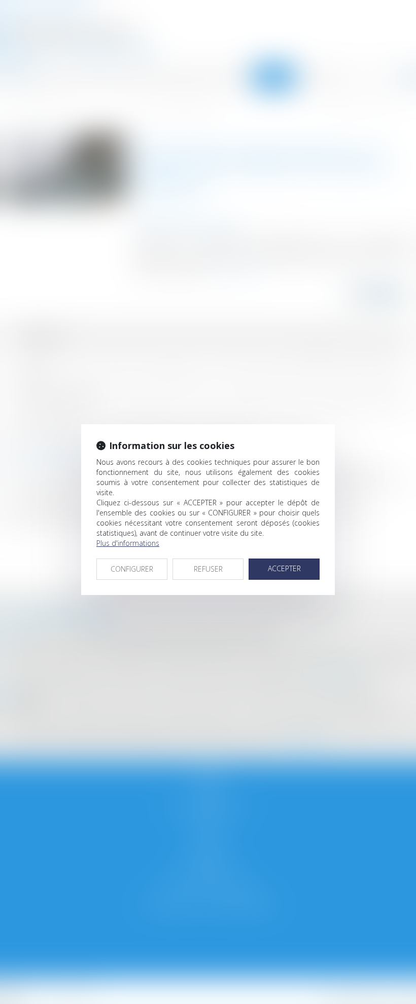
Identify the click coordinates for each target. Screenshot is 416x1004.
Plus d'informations (127, 543)
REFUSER (208, 569)
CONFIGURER (132, 569)
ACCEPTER (284, 568)
